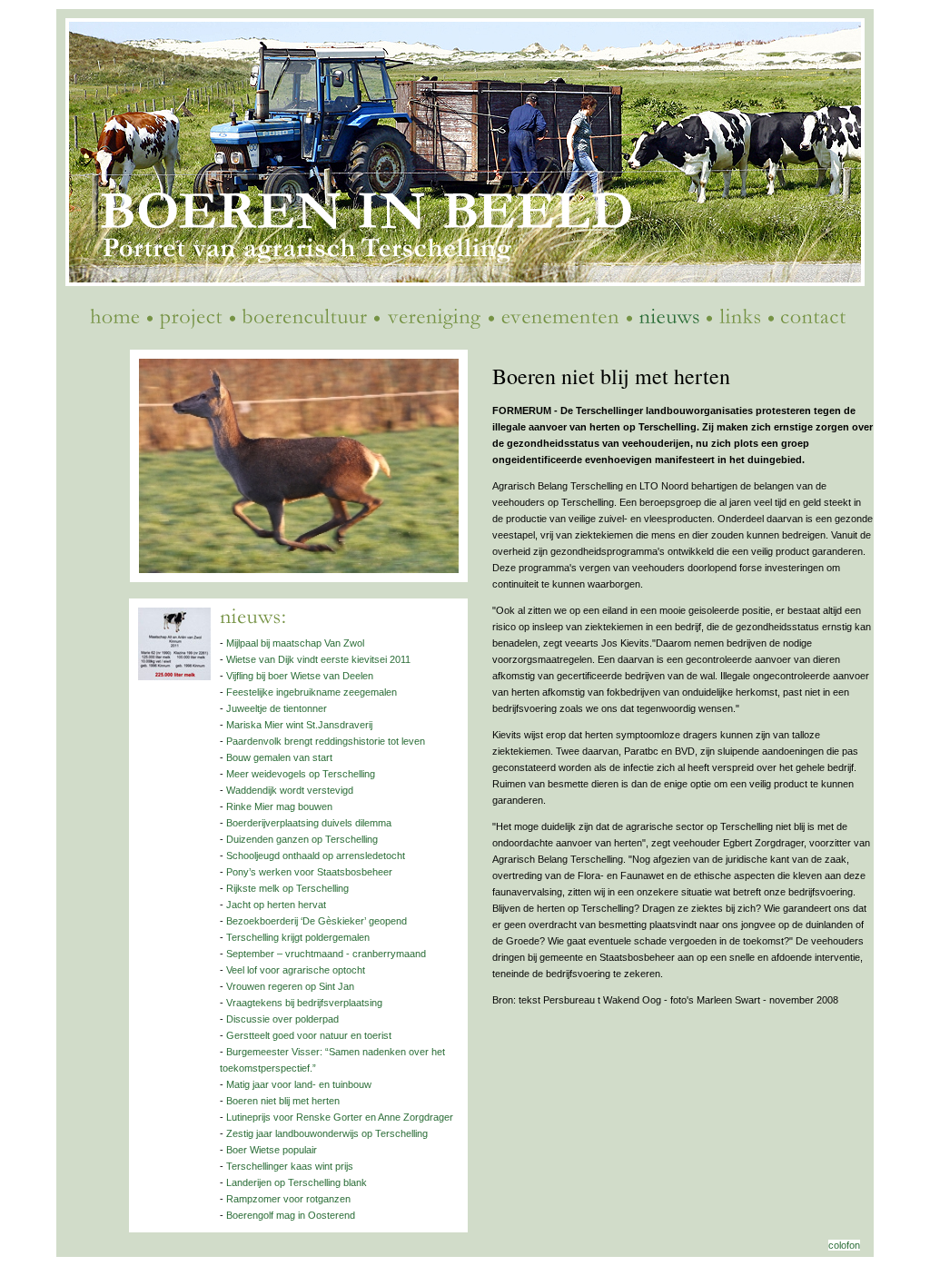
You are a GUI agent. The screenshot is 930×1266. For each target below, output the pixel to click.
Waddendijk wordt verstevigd (289, 790)
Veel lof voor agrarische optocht (295, 969)
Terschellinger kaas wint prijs (289, 1166)
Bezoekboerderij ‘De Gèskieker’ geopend (316, 920)
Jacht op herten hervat (276, 904)
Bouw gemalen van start (279, 757)
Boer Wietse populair (271, 1149)
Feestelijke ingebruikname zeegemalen (311, 692)
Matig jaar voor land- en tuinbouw (298, 1084)
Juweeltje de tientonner (276, 708)
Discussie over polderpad (282, 1019)
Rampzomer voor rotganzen (288, 1198)
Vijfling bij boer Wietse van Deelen (299, 675)
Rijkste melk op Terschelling (287, 888)
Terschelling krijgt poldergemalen (298, 937)
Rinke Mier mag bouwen (279, 806)
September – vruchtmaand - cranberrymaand (326, 953)
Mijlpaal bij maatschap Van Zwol (295, 643)
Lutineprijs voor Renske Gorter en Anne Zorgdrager (339, 1117)
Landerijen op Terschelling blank (296, 1182)
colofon (844, 1245)
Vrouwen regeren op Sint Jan (290, 986)
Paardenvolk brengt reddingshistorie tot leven (325, 741)
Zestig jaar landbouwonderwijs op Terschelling (327, 1133)
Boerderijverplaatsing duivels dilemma (308, 822)
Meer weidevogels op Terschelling (300, 773)
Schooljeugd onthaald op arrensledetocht (315, 855)
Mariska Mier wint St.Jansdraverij (299, 724)
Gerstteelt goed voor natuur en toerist (308, 1035)
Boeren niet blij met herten (283, 1100)
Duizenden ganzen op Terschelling (302, 839)
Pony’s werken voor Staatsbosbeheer (309, 871)
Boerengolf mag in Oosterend (290, 1215)
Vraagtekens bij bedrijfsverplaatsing (304, 1002)
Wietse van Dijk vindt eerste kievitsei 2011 (318, 659)
